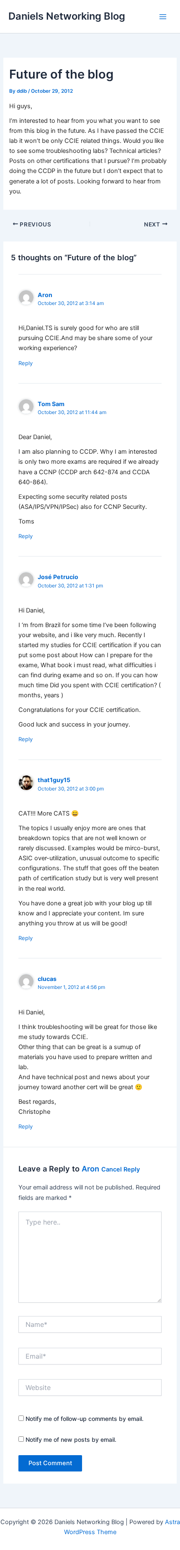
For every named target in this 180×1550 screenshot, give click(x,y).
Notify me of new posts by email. (71, 1439)
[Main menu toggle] (163, 16)
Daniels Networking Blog (66, 16)
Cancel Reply (120, 1169)
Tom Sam (51, 403)
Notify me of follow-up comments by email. (85, 1418)
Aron (90, 1168)
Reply (25, 363)
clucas (47, 978)
